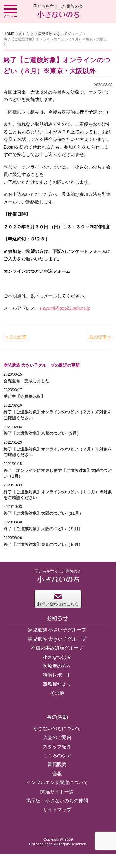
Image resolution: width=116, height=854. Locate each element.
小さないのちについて (57, 728)
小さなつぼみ (57, 657)
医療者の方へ (57, 666)
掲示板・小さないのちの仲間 (57, 800)
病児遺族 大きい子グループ (60, 34)
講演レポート (57, 674)
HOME (9, 34)
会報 (57, 773)
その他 (57, 693)
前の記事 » (99, 337)
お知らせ (26, 34)
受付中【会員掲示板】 (24, 396)
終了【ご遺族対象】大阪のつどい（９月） (43, 528)
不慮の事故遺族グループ (57, 647)
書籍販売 (57, 764)
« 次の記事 (16, 337)
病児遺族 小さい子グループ (57, 629)
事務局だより (57, 684)
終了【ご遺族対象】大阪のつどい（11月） (43, 513)
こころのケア (57, 755)
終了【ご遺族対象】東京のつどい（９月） (43, 544)
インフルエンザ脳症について (57, 782)
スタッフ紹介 (57, 746)
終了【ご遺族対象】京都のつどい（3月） (42, 433)
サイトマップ (57, 809)
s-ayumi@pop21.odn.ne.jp (64, 308)
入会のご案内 (57, 737)
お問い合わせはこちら (58, 603)
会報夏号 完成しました (26, 381)
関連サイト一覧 (57, 791)
